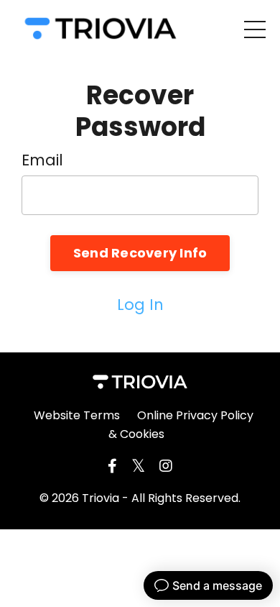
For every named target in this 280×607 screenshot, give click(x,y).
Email (42, 160)
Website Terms (77, 415)
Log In (140, 304)
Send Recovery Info (140, 253)
